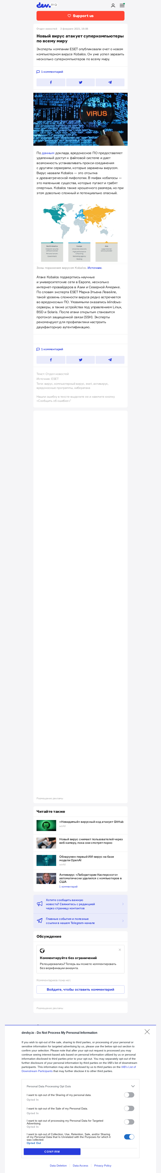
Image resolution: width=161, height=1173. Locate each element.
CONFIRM (52, 1151)
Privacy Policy (102, 1165)
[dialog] (80, 1099)
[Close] (148, 1033)
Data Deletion (58, 1165)
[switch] (129, 1095)
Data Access (80, 1165)
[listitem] (80, 1086)
